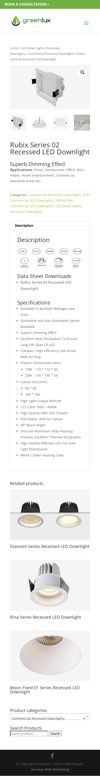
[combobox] (50, 716)
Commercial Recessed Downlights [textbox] (48, 718)
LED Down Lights (32, 48)
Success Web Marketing (50, 769)
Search (55, 733)
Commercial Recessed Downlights (51, 54)
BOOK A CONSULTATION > (27, 4)
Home (14, 48)
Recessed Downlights (26, 211)
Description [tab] (24, 225)
